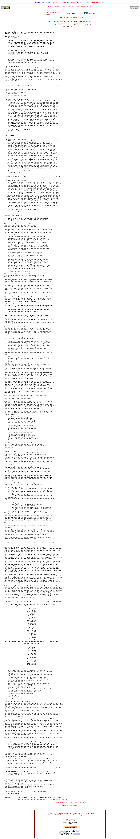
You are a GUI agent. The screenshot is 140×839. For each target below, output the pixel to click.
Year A (69, 6)
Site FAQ (57, 815)
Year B (74, 6)
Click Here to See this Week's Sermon (70, 17)
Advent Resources (57, 2)
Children (93, 2)
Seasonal (89, 6)
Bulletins (98, 2)
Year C (78, 6)
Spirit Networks (70, 819)
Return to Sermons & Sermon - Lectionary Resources (70, 802)
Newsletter (74, 2)
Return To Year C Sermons (70, 805)
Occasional (83, 6)
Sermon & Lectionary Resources (56, 6)
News (64, 2)
